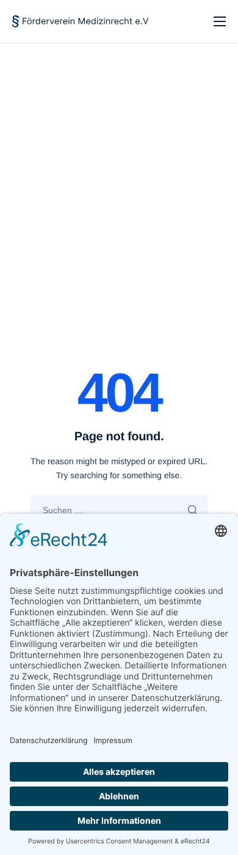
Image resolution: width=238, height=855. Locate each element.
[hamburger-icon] (220, 21)
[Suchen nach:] (119, 510)
